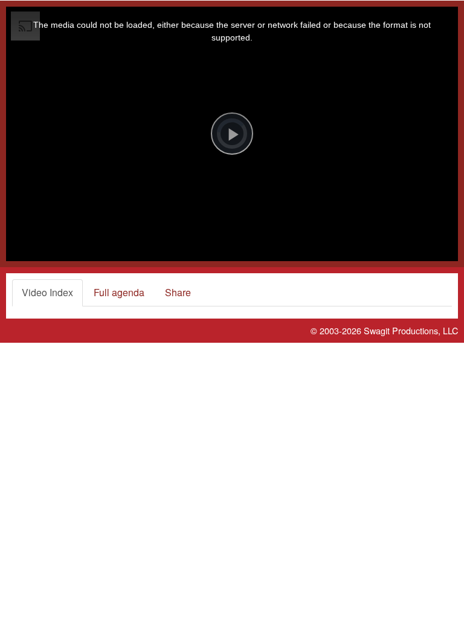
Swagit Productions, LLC (411, 330)
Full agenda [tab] (119, 292)
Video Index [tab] (47, 292)
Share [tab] (178, 292)
